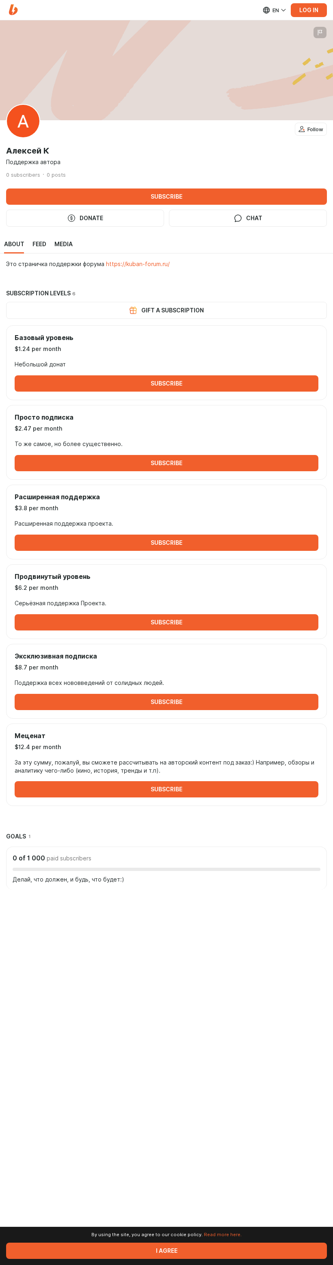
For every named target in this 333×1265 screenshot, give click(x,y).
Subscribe (166, 196)
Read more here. (223, 1234)
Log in (308, 10)
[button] (13, 10)
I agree (166, 1251)
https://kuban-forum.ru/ (138, 264)
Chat (254, 218)
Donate (91, 218)
